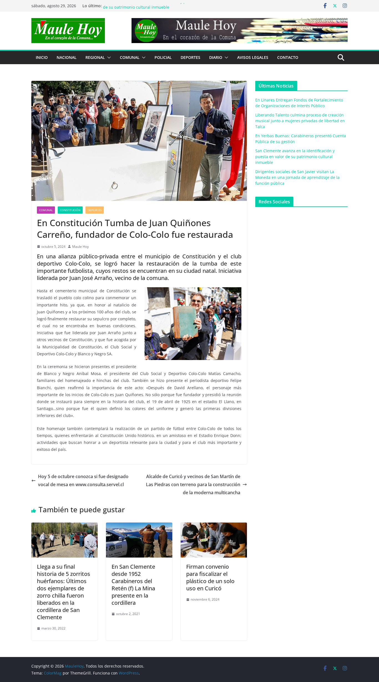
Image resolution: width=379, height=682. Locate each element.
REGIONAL (95, 57)
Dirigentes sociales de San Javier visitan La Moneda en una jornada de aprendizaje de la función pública (297, 177)
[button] (108, 57)
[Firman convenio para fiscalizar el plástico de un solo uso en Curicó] (214, 526)
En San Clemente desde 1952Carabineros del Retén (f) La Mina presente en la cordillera (133, 584)
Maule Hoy (80, 246)
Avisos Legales (252, 57)
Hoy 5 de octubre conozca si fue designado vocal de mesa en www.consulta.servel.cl (83, 480)
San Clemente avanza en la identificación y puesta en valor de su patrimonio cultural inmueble (157, 8)
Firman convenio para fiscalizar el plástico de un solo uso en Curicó (210, 577)
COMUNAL (130, 57)
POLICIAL (163, 57)
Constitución (70, 210)
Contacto (287, 57)
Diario (215, 57)
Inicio (42, 57)
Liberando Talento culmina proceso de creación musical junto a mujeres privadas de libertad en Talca (300, 120)
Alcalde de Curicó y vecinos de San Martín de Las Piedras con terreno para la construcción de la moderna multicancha (193, 484)
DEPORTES (190, 57)
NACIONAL (67, 57)
